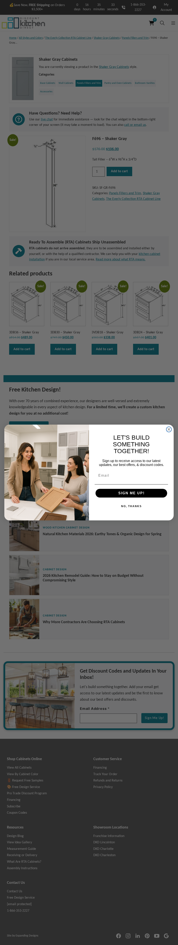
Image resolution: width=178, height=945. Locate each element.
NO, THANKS (131, 506)
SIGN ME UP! (131, 493)
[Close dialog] (168, 429)
